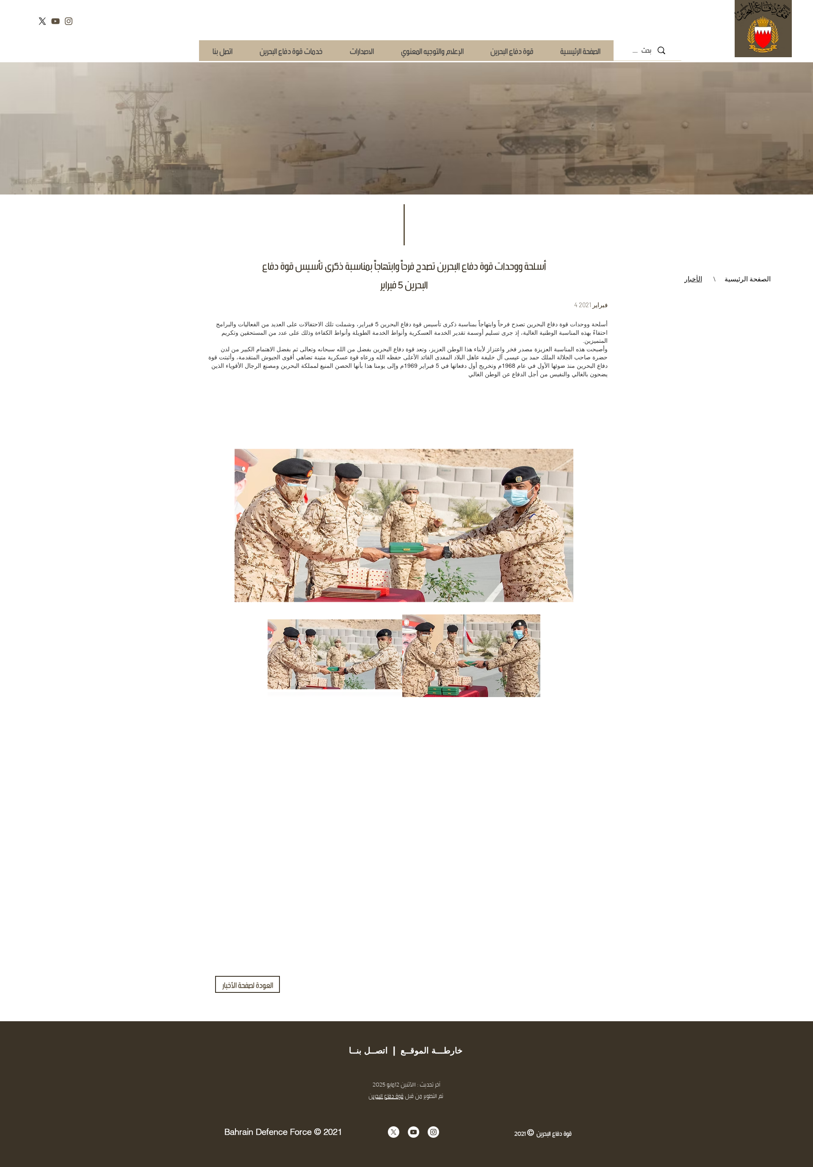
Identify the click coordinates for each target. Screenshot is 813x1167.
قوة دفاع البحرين (386, 1095)
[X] (42, 21)
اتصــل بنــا (368, 1050)
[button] (291, 50)
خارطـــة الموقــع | (425, 1050)
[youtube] (55, 21)
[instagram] (69, 21)
